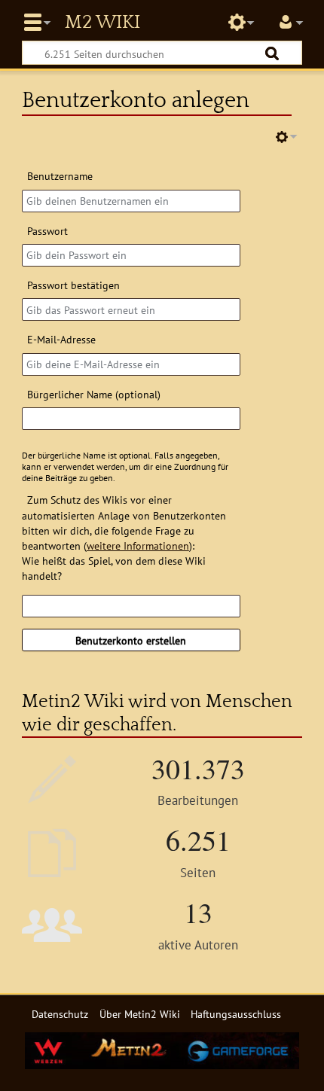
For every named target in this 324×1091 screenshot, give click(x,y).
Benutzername (60, 176)
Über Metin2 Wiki (139, 1014)
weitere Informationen (138, 545)
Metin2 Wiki (102, 22)
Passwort (47, 231)
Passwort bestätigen (73, 285)
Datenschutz (60, 1014)
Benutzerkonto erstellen (130, 640)
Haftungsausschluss (236, 1014)
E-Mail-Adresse (61, 339)
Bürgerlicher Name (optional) (93, 394)
